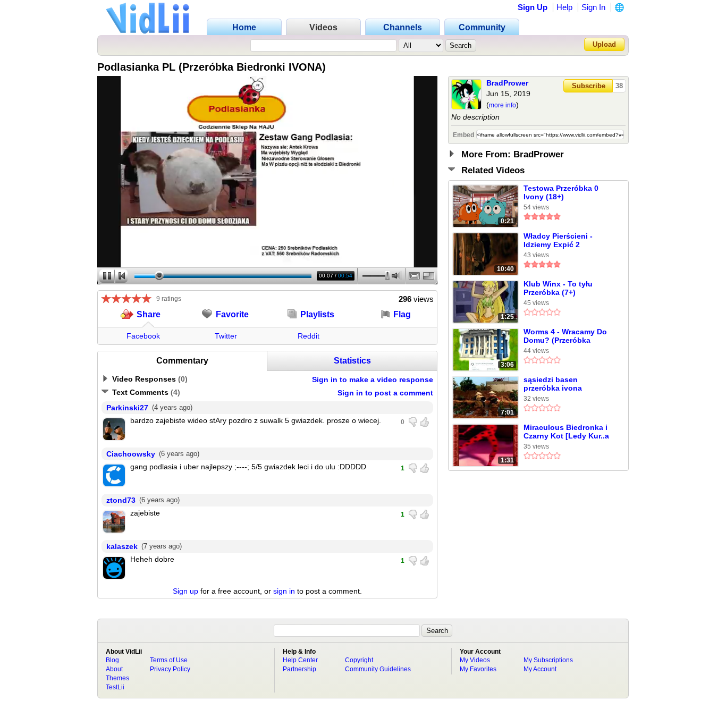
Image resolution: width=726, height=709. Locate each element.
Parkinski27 (127, 407)
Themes (117, 678)
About (114, 669)
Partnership (299, 669)
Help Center (300, 660)
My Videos (475, 660)
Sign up (185, 591)
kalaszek (122, 546)
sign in (284, 591)
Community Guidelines (378, 669)
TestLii (115, 687)
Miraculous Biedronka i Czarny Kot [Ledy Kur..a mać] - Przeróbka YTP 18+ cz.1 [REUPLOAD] (566, 432)
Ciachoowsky (130, 454)
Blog (112, 660)
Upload (604, 44)
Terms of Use (169, 660)
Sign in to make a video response (372, 379)
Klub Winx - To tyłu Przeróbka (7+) (558, 288)
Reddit (308, 336)
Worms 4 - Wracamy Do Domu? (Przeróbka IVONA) (565, 336)
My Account (540, 669)
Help (564, 7)
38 (619, 86)
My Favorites (478, 669)
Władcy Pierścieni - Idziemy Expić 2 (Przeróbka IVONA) (558, 241)
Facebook (143, 336)
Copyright (359, 660)
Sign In (593, 7)
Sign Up (532, 7)
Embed (463, 135)
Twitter (226, 336)
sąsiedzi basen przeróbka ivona (553, 383)
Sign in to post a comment (385, 393)
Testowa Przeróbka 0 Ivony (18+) (561, 192)
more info (502, 105)
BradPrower (507, 83)
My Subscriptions (548, 660)
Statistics (352, 360)
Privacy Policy (170, 669)
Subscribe (588, 86)
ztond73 (121, 500)
